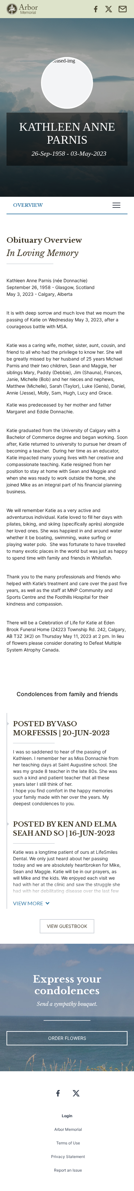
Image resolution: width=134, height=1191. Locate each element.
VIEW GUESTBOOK (67, 926)
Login (67, 1115)
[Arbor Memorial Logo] (22, 9)
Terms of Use (68, 1143)
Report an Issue (68, 1170)
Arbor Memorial (68, 1129)
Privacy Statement (68, 1156)
